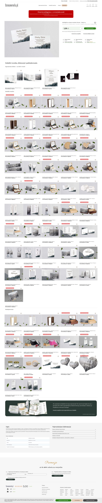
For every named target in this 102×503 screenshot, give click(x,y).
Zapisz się (10, 479)
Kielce (71, 492)
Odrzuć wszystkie (90, 500)
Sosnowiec (62, 492)
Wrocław (77, 489)
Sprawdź (30, 486)
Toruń (66, 492)
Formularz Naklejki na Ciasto (88, 33)
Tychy (92, 492)
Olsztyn (82, 492)
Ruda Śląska (88, 493)
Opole (61, 493)
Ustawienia (77, 500)
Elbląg (82, 493)
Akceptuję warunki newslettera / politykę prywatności (17, 477)
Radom (92, 490)
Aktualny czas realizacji (46, 489)
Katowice (77, 490)
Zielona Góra (88, 492)
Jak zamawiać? (44, 492)
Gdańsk (87, 489)
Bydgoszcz (62, 490)
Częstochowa (88, 490)
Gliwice (66, 493)
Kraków (66, 489)
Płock (71, 493)
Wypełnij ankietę (57, 475)
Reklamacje (44, 494)
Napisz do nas (87, 404)
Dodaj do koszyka (90, 28)
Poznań (82, 489)
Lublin (66, 490)
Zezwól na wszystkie (63, 500)
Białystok (72, 490)
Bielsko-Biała (77, 493)
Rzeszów (77, 492)
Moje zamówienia (45, 487)
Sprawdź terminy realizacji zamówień (51, 15)
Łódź (71, 489)
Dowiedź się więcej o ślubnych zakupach (89, 414)
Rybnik (92, 493)
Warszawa (62, 489)
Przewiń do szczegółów (76, 33)
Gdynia (82, 490)
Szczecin (92, 489)
